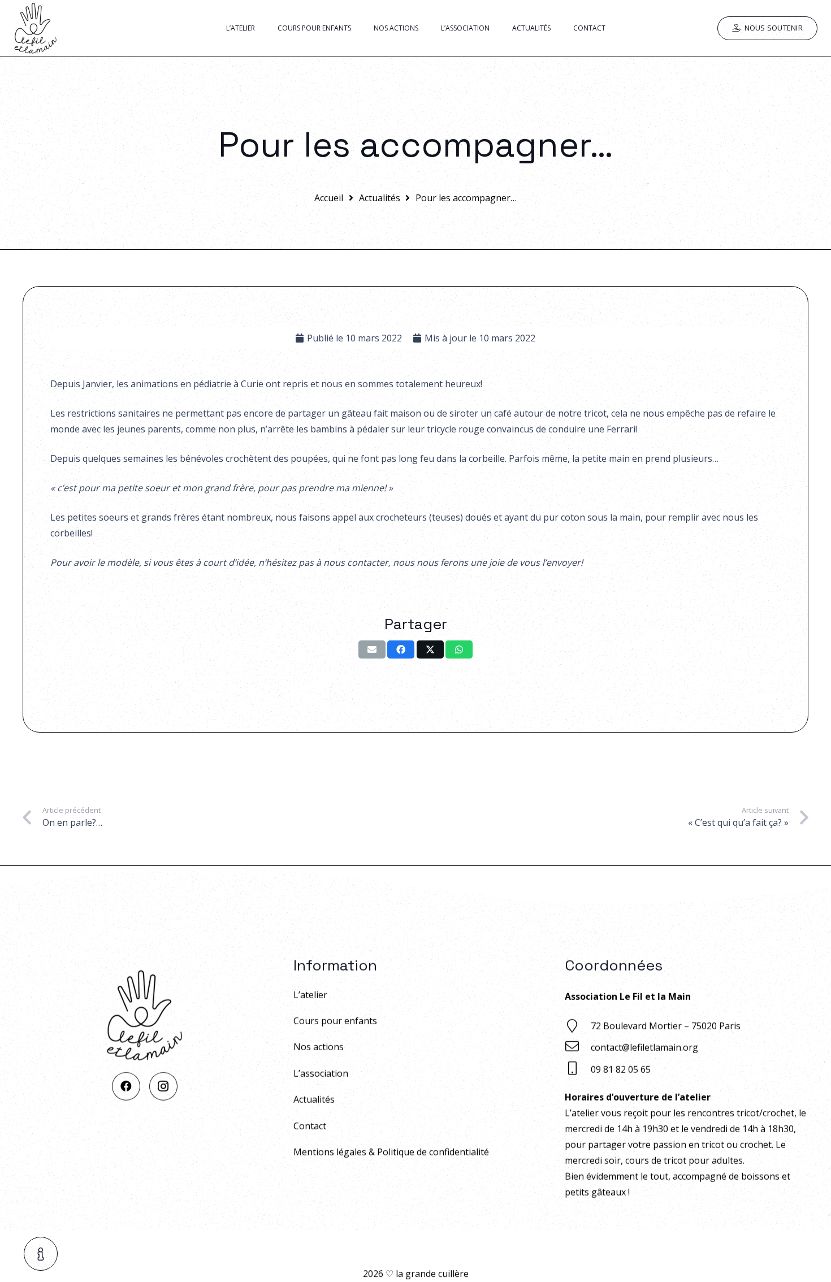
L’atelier (310, 995)
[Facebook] (126, 1086)
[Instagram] (163, 1086)
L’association (320, 1073)
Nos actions (318, 1047)
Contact (309, 1126)
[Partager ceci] (400, 649)
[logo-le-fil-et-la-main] (35, 28)
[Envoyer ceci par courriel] (372, 649)
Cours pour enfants (335, 1021)
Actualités (314, 1099)
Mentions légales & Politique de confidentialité (391, 1152)
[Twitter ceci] (430, 649)
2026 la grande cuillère (416, 1273)
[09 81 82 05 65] (578, 1070)
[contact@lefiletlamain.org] (578, 1048)
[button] (41, 1254)
